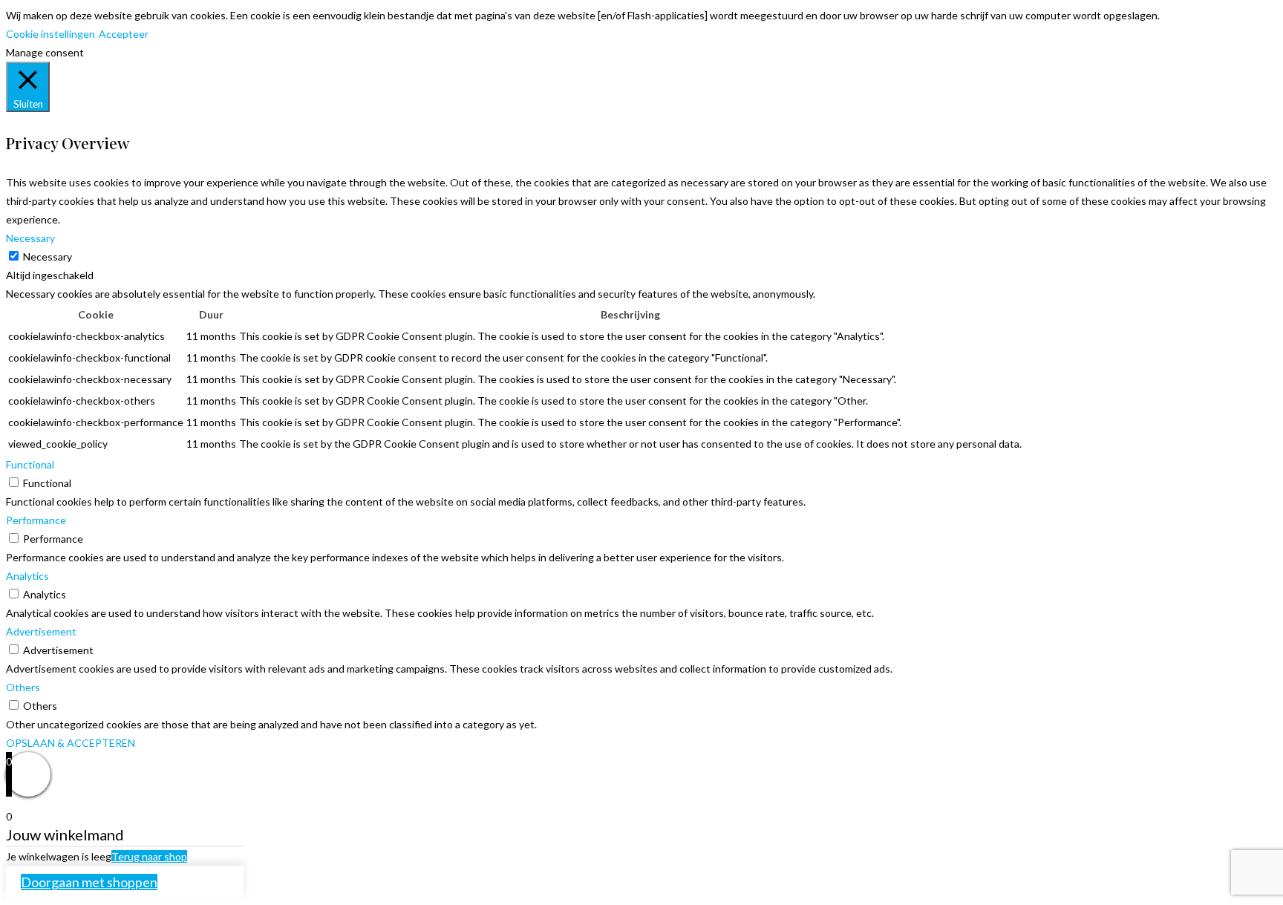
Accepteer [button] (123, 33)
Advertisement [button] (41, 631)
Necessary (47, 256)
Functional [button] (30, 464)
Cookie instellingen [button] (50, 33)
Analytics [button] (27, 575)
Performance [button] (36, 520)
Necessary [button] (30, 238)
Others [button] (23, 687)
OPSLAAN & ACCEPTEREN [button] (70, 742)
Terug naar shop (149, 856)
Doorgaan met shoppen (89, 882)
